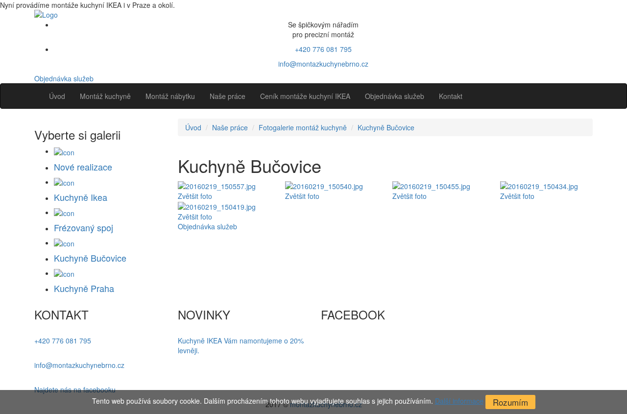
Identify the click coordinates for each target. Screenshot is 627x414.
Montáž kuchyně (105, 96)
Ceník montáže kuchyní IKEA (305, 96)
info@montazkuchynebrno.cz (323, 64)
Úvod (57, 96)
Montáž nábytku (170, 96)
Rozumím (510, 402)
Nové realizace (83, 166)
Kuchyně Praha (84, 288)
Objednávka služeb (64, 78)
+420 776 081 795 (323, 49)
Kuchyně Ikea (80, 197)
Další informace (459, 401)
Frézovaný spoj (83, 227)
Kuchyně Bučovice (386, 127)
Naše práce (227, 96)
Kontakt (450, 96)
